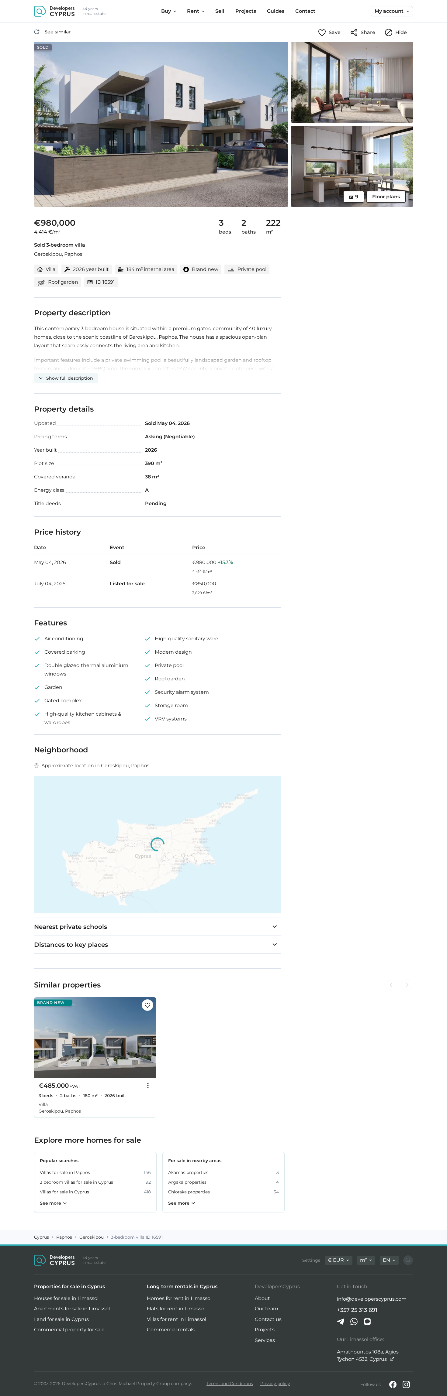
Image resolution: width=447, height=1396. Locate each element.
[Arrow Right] (407, 985)
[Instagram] (406, 1384)
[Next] (148, 1037)
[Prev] (42, 1037)
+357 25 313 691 (357, 1310)
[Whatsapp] (354, 1321)
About (262, 1298)
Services (265, 1340)
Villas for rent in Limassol (176, 1319)
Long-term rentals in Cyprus (182, 1286)
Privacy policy (275, 1383)
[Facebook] (393, 1384)
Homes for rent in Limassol (179, 1298)
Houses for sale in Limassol (66, 1298)
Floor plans (386, 197)
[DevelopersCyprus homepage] (54, 11)
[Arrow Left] (391, 985)
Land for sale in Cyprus (61, 1319)
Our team (266, 1309)
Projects (265, 1330)
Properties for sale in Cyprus (69, 1286)
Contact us (268, 1319)
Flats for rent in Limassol (176, 1309)
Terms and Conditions (229, 1383)
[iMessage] (367, 1321)
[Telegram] (340, 1321)
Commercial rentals (171, 1330)
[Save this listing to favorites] (147, 1005)
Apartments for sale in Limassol (72, 1309)
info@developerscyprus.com (372, 1299)
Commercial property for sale (69, 1330)
